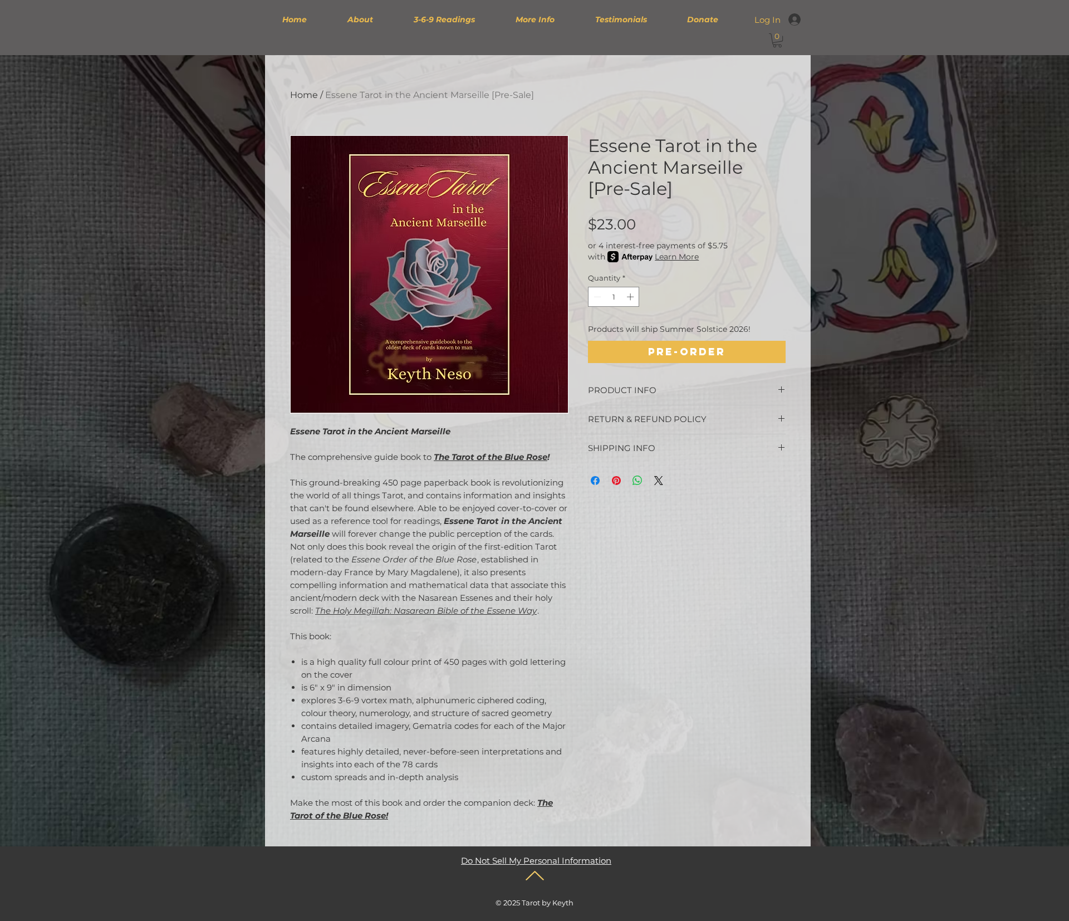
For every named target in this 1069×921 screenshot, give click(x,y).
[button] (777, 40)
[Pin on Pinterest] (616, 480)
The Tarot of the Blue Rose (490, 457)
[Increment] (631, 296)
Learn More (677, 257)
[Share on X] (658, 480)
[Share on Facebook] (595, 480)
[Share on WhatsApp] (637, 480)
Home (304, 95)
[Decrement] (596, 296)
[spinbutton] (614, 296)
